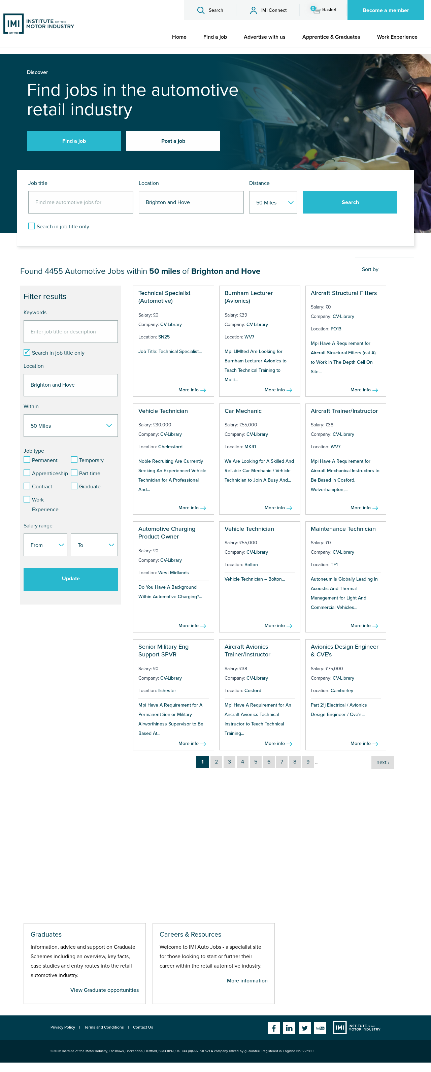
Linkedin (289, 1028)
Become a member (386, 10)
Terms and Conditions (104, 1027)
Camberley (342, 690)
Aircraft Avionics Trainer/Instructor (247, 650)
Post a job (173, 141)
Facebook (274, 1028)
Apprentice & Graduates (331, 37)
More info (188, 390)
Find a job (215, 37)
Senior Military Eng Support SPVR (163, 650)
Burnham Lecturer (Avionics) (249, 296)
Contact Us (143, 1027)
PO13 (336, 329)
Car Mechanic (243, 411)
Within (31, 406)
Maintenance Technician (343, 528)
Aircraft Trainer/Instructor (344, 411)
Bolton (251, 564)
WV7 (249, 337)
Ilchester (167, 690)
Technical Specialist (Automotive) (164, 296)
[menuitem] (179, 37)
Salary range (38, 525)
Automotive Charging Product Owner (166, 532)
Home (179, 37)
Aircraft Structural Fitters (344, 293)
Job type (34, 451)
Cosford (252, 690)
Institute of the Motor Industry (356, 1027)
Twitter (305, 1028)
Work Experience (397, 37)
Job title (37, 183)
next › (383, 762)
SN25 (164, 337)
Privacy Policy (63, 1027)
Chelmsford (170, 447)
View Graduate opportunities (104, 990)
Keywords (35, 312)
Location (149, 183)
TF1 (334, 564)
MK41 (250, 447)
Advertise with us (265, 37)
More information (247, 980)
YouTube (320, 1028)
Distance (259, 183)
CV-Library (171, 324)
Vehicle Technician (163, 411)
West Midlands (173, 573)
